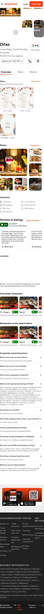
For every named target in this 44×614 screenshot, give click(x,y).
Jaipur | (3, 574)
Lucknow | (30, 574)
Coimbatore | (6, 577)
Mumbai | (16, 569)
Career (3, 555)
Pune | (3, 571)
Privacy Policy (25, 547)
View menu (35, 81)
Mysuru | (14, 583)
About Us (4, 523)
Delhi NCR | (5, 569)
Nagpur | (26, 586)
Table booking (15, 524)
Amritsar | (12, 580)
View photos (35, 145)
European (4, 52)
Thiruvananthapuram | (10, 586)
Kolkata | (11, 571)
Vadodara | (23, 583)
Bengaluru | (26, 569)
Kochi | (39, 574)
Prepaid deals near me (16, 540)
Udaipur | (34, 586)
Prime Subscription (28, 524)
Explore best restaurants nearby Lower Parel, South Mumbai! (21, 596)
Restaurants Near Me (16, 547)
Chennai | (35, 569)
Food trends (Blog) (3, 530)
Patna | (3, 580)
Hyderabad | (19, 574)
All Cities (22, 592)
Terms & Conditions (27, 540)
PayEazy (26, 530)
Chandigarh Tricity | (30, 588)
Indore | (35, 580)
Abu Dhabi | (14, 588)
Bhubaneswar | (24, 580)
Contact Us (5, 551)
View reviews (32, 220)
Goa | (24, 571)
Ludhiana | (5, 583)
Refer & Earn (28, 535)
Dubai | (18, 571)
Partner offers (3, 538)
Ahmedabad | (34, 571)
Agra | (10, 574)
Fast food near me (15, 531)
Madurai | (4, 588)
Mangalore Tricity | (9, 591)
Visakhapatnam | (29, 577)
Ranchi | (17, 577)
